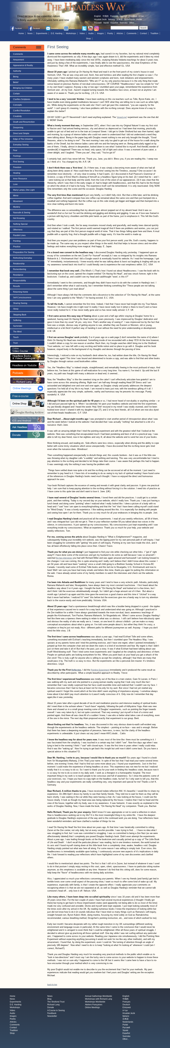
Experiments (41, 33)
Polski (139, 19)
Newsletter (52, 1016)
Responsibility (19, 280)
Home (21, 33)
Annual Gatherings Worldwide (98, 996)
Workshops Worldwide (95, 1002)
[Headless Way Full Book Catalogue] (27, 357)
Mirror (15, 195)
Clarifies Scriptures (21, 99)
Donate (50, 1007)
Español (114, 23)
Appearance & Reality (23, 65)
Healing (16, 173)
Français (114, 16)
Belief (15, 82)
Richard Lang (53, 1005)
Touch (16, 337)
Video (82, 33)
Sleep (15, 309)
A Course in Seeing (56, 1010)
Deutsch (123, 16)
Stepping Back (19, 315)
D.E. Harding (56, 33)
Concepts (17, 105)
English (97, 16)
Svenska (124, 23)
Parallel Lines (19, 235)
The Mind (17, 331)
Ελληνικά (133, 16)
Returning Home (20, 292)
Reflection (76, 670)
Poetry (110, 33)
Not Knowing (19, 218)
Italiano (111, 19)
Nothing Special (20, 224)
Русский (98, 23)
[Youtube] (90, 28)
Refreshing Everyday (22, 258)
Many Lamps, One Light (24, 190)
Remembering (19, 269)
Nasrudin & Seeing (21, 212)
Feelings (17, 156)
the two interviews (64, 558)
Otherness (17, 230)
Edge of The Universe (23, 139)
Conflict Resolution (21, 110)
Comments (131, 33)
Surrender (17, 326)
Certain (16, 93)
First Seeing (18, 162)
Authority (17, 71)
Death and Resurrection (24, 122)
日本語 (120, 19)
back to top (52, 984)
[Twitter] (84, 28)
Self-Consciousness (22, 297)
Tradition (154, 33)
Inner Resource (20, 178)
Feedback (51, 1013)
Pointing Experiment (100, 670)
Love (15, 184)
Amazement (18, 60)
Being (15, 77)
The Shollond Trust (55, 1002)
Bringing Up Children (22, 88)
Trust (15, 343)
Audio (91, 33)
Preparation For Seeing (23, 252)
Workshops (71, 33)
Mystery (16, 207)
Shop (88, 38)
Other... (132, 23)
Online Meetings (92, 1007)
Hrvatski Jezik (100, 19)
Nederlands (129, 19)
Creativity (17, 116)
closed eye (122, 117)
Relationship (19, 263)
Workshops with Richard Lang (98, 999)
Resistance (18, 275)
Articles (120, 33)
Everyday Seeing (21, 145)
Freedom (17, 167)
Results (16, 286)
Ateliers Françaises (93, 1005)
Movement (18, 201)
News (30, 33)
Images (100, 33)
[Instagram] (96, 28)
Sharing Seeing (20, 303)
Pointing (17, 241)
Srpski (106, 23)
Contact (143, 33)
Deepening (18, 127)
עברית (141, 16)
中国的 (106, 16)
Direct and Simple (21, 133)
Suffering (17, 320)
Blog (49, 999)
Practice (16, 246)
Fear (15, 150)
